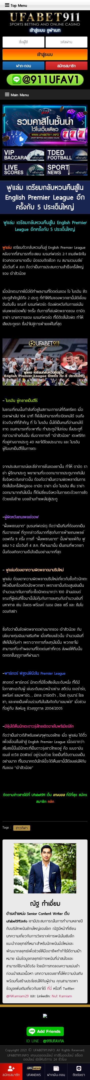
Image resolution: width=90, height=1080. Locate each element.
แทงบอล (59, 794)
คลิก (51, 801)
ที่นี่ (49, 988)
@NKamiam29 (17, 996)
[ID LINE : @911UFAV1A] (45, 1030)
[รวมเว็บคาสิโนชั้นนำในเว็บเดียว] (45, 125)
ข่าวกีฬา (22, 827)
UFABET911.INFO (44, 1050)
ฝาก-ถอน (23, 65)
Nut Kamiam (62, 996)
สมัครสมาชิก (66, 65)
